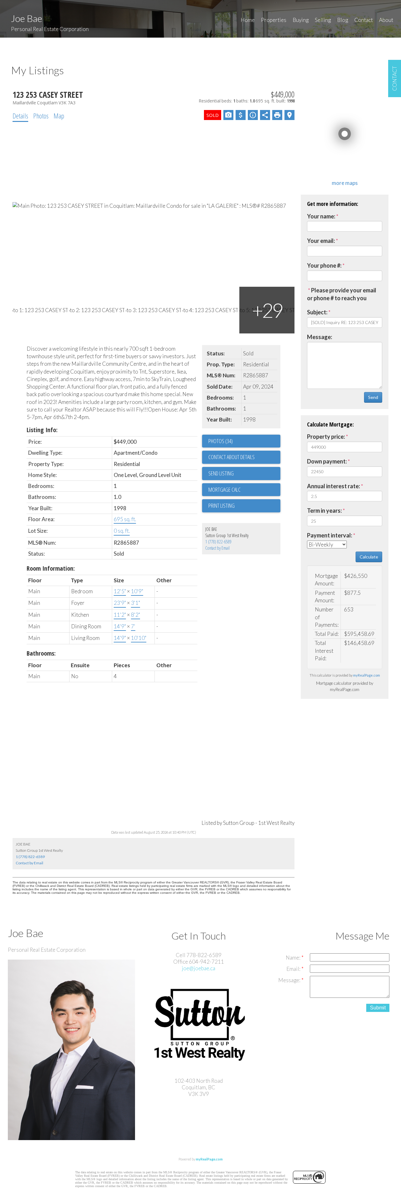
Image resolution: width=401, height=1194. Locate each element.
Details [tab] (20, 115)
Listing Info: (42, 430)
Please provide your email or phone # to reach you (341, 294)
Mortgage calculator (244, 490)
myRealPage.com (366, 675)
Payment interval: (329, 535)
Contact (363, 20)
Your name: (321, 216)
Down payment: (327, 461)
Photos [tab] (41, 115)
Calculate (369, 556)
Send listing (221, 473)
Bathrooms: (41, 653)
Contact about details (231, 457)
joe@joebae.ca (198, 968)
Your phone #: (324, 265)
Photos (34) (220, 441)
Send (373, 397)
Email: (293, 969)
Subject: (317, 312)
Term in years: (324, 510)
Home (248, 20)
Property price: (326, 436)
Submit (378, 1007)
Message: (319, 336)
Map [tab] (59, 115)
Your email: (321, 240)
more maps (345, 183)
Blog (342, 20)
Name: (293, 957)
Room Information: (51, 568)
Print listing (221, 505)
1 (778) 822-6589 (218, 542)
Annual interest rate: (333, 486)
